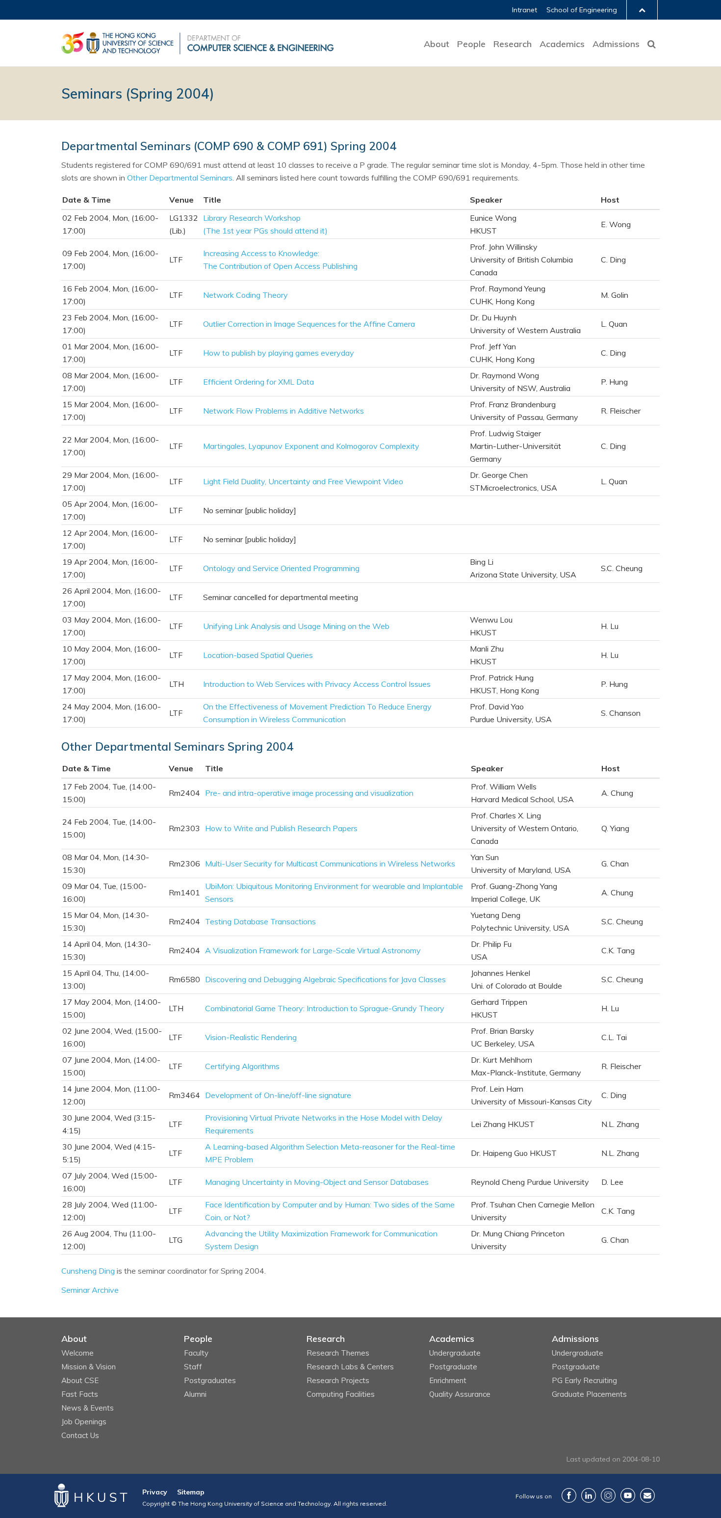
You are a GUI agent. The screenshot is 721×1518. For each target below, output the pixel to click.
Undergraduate (455, 1353)
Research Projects (338, 1380)
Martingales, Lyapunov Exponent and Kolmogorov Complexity (311, 446)
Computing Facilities (341, 1394)
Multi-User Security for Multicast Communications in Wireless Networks (330, 863)
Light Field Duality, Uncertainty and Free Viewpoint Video (303, 481)
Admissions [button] (616, 44)
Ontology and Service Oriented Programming (281, 568)
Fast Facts (79, 1394)
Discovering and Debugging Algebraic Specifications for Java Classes (325, 979)
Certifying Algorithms (242, 1066)
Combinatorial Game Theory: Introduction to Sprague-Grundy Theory (324, 1008)
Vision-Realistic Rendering (251, 1037)
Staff (193, 1366)
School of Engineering (581, 9)
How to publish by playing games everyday (278, 353)
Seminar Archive (90, 1290)
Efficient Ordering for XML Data (258, 382)
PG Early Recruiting (584, 1380)
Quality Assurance (459, 1394)
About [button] (436, 44)
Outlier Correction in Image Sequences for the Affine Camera (309, 324)
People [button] (471, 44)
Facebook (569, 1495)
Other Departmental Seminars (179, 178)
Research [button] (512, 44)
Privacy (154, 1492)
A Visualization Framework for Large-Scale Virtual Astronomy (313, 950)
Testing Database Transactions (260, 921)
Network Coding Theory (245, 295)
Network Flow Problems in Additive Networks (283, 411)
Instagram (608, 1495)
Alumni (195, 1394)
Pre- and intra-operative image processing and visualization (309, 793)
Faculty (196, 1353)
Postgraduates (210, 1380)
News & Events (87, 1408)
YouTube (627, 1495)
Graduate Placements (589, 1394)
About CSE (80, 1380)
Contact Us (80, 1435)
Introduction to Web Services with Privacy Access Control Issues (317, 684)
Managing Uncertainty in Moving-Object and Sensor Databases (317, 1182)
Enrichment (447, 1380)
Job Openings (83, 1421)
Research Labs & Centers (350, 1366)
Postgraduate (453, 1366)
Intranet (524, 9)
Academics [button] (562, 44)
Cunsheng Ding (88, 1271)
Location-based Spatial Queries (258, 655)
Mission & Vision (88, 1366)
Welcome (77, 1353)
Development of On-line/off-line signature (278, 1095)
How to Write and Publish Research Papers (281, 828)
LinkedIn (588, 1495)
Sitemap (191, 1492)
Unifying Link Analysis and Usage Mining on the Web (296, 626)
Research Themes (338, 1353)
